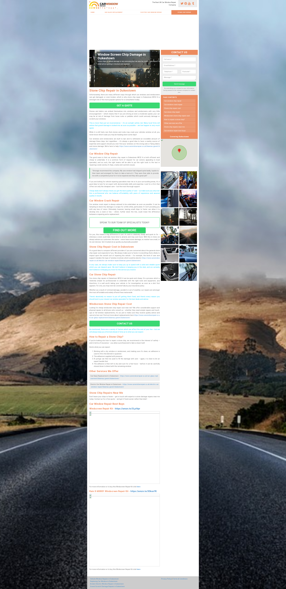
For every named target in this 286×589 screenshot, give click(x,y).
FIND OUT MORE (124, 230)
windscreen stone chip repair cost (177, 116)
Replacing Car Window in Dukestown (104, 581)
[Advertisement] (143, 33)
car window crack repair (173, 104)
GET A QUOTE (124, 105)
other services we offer (173, 123)
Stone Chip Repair (184, 12)
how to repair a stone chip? (174, 119)
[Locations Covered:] (89, 2)
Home (93, 12)
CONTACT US (124, 323)
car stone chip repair (172, 112)
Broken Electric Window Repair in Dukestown (107, 584)
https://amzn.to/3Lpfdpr (127, 408)
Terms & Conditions (180, 579)
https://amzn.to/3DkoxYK (143, 491)
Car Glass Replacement (114, 12)
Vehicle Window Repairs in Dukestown (104, 579)
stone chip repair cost (172, 108)
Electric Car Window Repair (151, 12)
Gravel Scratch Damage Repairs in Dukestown (107, 586)
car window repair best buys (175, 131)
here (138, 487)
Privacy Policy (166, 579)
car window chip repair (172, 101)
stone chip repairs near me (174, 127)
